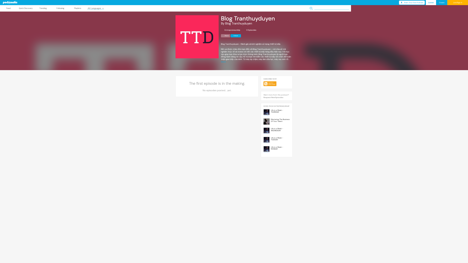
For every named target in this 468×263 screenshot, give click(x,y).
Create (441, 2)
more (223, 62)
